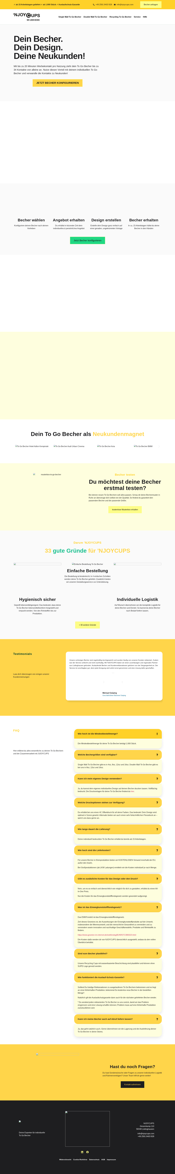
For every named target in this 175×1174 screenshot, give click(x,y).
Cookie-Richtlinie (80, 1159)
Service (137, 17)
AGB (103, 1159)
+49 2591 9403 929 (146, 1136)
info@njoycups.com (146, 1134)
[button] (15, 446)
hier (132, 791)
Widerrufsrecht (65, 1159)
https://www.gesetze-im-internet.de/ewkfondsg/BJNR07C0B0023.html (107, 935)
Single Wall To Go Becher (69, 17)
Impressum (111, 1159)
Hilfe (145, 17)
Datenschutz (94, 1159)
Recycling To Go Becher (120, 17)
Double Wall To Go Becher (95, 17)
